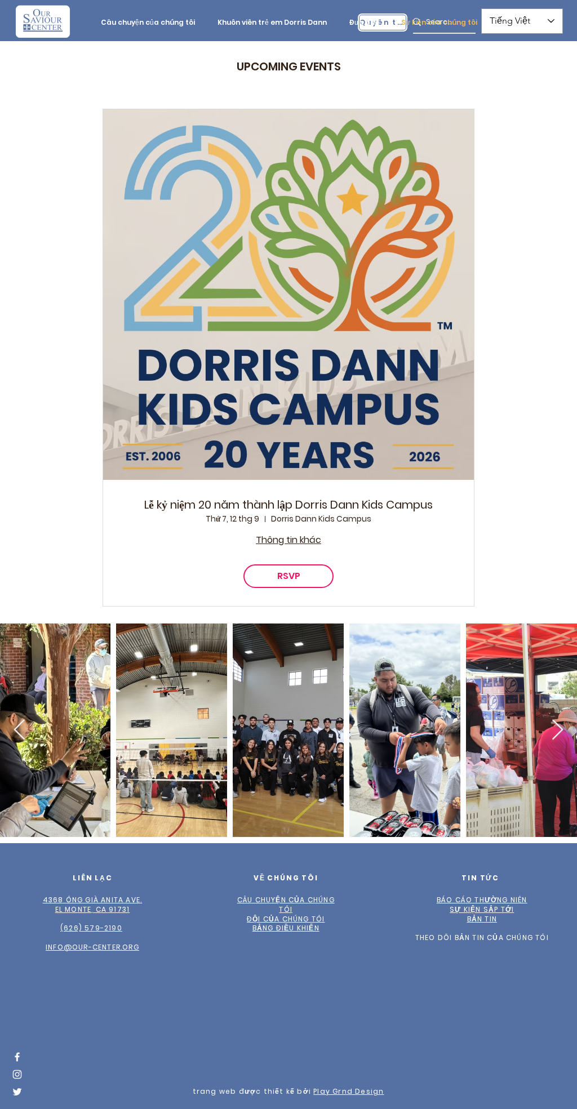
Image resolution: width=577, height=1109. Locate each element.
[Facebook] (17, 1057)
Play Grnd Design (348, 1091)
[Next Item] (557, 730)
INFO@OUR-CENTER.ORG (92, 947)
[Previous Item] (19, 730)
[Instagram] (17, 1074)
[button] (148, 22)
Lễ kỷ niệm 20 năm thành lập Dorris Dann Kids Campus (288, 504)
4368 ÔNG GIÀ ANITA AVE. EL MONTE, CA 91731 (93, 904)
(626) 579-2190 (91, 928)
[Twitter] (17, 1092)
